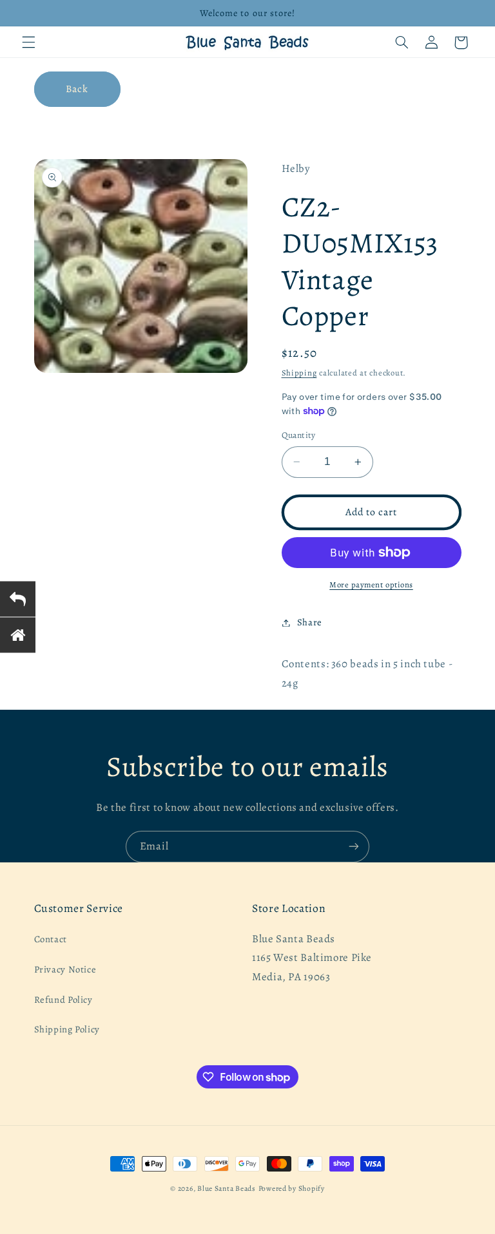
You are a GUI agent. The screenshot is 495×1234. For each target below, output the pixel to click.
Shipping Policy (67, 1029)
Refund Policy (63, 999)
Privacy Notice (65, 969)
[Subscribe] (354, 846)
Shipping (299, 372)
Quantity (299, 435)
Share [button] (309, 622)
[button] (28, 42)
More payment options (371, 584)
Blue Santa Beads (226, 1188)
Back (77, 88)
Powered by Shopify (291, 1188)
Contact (50, 939)
